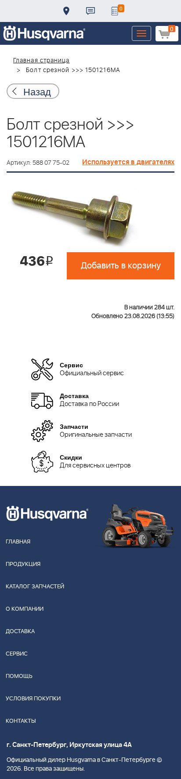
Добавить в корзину (121, 265)
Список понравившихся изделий (114, 11)
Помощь (19, 676)
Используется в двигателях (128, 162)
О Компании (24, 609)
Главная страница (41, 60)
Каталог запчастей (35, 587)
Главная (18, 542)
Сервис (17, 654)
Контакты (90, 11)
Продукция (23, 564)
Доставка (66, 11)
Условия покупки (33, 699)
